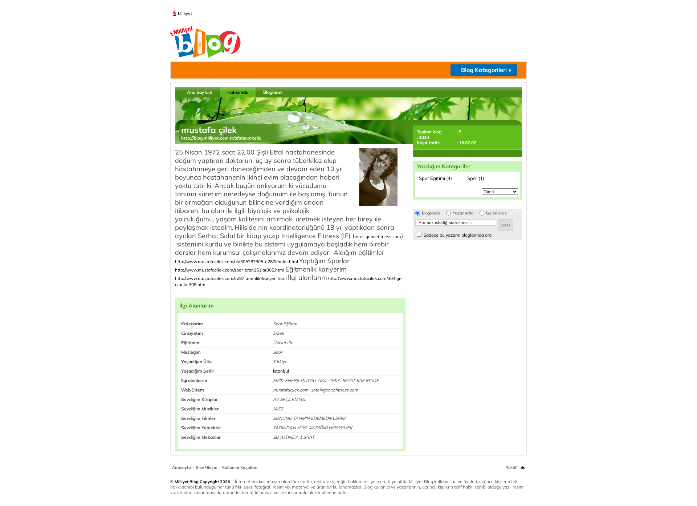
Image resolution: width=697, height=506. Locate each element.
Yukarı (512, 467)
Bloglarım (273, 92)
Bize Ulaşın (206, 467)
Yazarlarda (463, 213)
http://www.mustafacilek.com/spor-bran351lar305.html (229, 270)
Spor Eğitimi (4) (435, 178)
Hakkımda (237, 92)
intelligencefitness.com (378, 236)
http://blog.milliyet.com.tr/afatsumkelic (221, 138)
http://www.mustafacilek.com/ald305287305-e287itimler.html (236, 261)
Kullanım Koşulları (239, 467)
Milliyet (185, 13)
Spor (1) (475, 178)
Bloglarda (431, 213)
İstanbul (281, 371)
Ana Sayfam (199, 92)
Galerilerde (496, 213)
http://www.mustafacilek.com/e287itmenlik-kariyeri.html (231, 278)
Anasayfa (181, 467)
